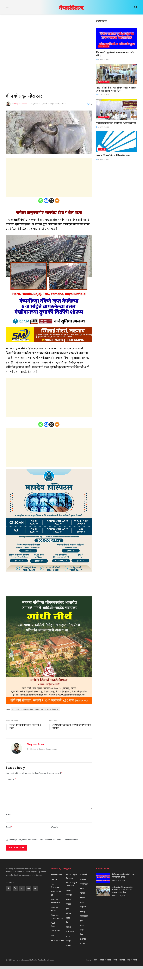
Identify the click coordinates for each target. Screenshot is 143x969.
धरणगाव (83, 879)
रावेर (82, 930)
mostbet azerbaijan (55, 901)
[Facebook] (46, 200)
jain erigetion (55, 885)
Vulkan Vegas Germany (71, 884)
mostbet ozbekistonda (57, 917)
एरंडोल (68, 904)
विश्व (81, 934)
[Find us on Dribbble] (35, 888)
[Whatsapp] (40, 200)
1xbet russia (103, 46)
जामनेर (68, 945)
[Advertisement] (49, 39)
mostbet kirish (55, 909)
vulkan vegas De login (71, 876)
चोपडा (68, 936)
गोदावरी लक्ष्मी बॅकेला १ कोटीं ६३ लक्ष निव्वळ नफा (116, 123)
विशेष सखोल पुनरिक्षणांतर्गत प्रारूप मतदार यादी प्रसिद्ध (115, 54)
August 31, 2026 (103, 59)
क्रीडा (67, 922)
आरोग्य (68, 899)
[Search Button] (135, 7)
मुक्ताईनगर (84, 916)
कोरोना (68, 913)
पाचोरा (82, 888)
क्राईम (52, 103)
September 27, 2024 (39, 103)
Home (88, 959)
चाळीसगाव (70, 931)
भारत (82, 902)
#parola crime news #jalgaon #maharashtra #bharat (35, 709)
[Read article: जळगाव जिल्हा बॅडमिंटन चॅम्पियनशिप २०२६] (116, 141)
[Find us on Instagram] (22, 888)
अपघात (68, 890)
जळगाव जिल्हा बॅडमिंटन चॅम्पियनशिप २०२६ (113, 155)
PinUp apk (55, 930)
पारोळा (82, 893)
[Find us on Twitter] (15, 888)
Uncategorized (57, 940)
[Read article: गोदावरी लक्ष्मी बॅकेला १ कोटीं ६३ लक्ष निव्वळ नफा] (116, 109)
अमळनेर (69, 895)
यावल (82, 925)
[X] (51, 200)
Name (9, 814)
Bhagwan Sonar (20, 103)
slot (53, 935)
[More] (57, 200)
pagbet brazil (54, 924)
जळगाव (62, 103)
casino (54, 879)
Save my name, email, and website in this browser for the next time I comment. (43, 839)
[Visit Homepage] (71, 7)
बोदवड (82, 897)
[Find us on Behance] (28, 888)
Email (9, 827)
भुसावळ (83, 907)
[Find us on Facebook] (8, 888)
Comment (11, 779)
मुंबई (81, 920)
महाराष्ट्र (82, 911)
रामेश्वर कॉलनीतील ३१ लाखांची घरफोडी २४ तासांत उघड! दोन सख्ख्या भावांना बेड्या (116, 89)
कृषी (67, 908)
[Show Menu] (7, 7)
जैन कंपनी (101, 149)
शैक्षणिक (83, 939)
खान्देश (57, 103)
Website (54, 827)
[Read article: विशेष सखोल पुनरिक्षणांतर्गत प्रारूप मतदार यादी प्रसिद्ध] (116, 38)
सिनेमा (82, 943)
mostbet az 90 (56, 893)
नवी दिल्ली (84, 884)
